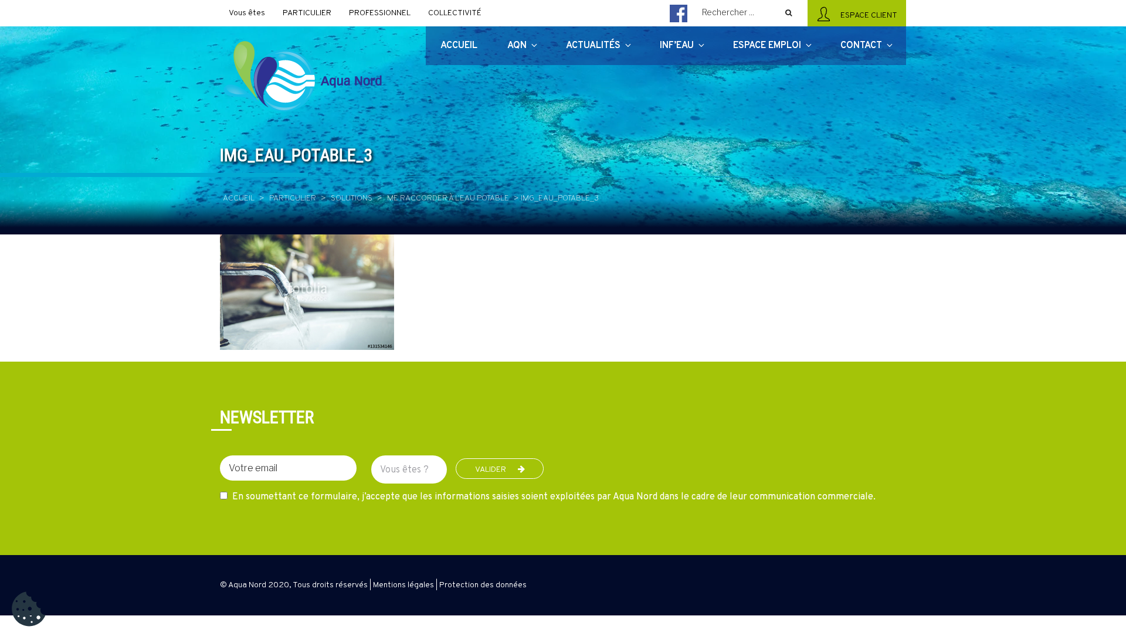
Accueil (239, 198)
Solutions (351, 198)
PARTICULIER (307, 13)
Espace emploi (767, 46)
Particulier (292, 198)
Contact (861, 46)
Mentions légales (403, 585)
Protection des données (483, 585)
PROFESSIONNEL (380, 13)
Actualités (593, 46)
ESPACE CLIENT (867, 16)
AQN (517, 46)
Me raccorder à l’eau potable (448, 198)
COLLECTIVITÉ (454, 13)
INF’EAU (677, 46)
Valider (490, 470)
